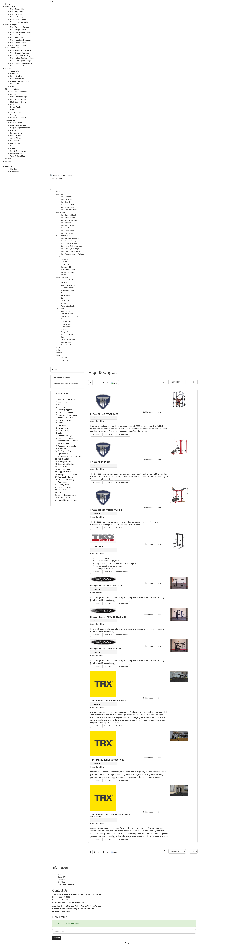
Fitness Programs (65, 420)
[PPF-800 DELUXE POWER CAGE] (179, 399)
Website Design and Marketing (64, 909)
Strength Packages (65, 477)
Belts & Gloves (16, 123)
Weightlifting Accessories (68, 500)
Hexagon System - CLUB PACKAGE (105, 648)
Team (59, 874)
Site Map (61, 882)
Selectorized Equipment (67, 464)
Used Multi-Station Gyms (20, 32)
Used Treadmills (17, 9)
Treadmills (14, 71)
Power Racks (15, 107)
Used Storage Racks (18, 45)
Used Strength (11, 24)
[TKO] (103, 537)
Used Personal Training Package (23, 66)
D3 (92, 909)
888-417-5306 (64, 897)
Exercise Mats (16, 133)
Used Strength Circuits (19, 27)
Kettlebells (14, 141)
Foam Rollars (15, 135)
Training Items (64, 484)
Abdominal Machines (66, 399)
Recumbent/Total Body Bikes (70, 456)
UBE (59, 492)
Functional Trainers (18, 99)
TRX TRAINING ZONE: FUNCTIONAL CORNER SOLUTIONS (110, 815)
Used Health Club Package (21, 63)
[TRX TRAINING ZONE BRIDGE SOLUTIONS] (179, 676)
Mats (60, 433)
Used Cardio (10, 6)
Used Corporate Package (20, 55)
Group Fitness (16, 138)
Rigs (12, 110)
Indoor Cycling (63, 430)
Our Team (14, 169)
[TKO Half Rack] (179, 541)
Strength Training (12, 89)
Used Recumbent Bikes (19, 22)
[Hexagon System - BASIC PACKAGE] (179, 582)
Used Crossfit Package (19, 53)
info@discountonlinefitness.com (71, 902)
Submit (57, 938)
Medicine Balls (16, 153)
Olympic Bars (15, 143)
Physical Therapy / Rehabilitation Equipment (68, 439)
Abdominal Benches (18, 92)
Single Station (16, 112)
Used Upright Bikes (18, 19)
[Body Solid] (103, 579)
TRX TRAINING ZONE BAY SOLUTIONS (107, 760)
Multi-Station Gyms (18, 102)
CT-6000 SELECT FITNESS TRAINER (106, 510)
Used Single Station (18, 30)
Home (7, 4)
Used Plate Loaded (18, 37)
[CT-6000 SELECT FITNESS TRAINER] (179, 495)
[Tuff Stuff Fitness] (103, 401)
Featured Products (65, 417)
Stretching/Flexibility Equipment (66, 480)
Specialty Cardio (64, 469)
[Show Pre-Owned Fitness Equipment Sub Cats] (68, 453)
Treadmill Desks (64, 487)
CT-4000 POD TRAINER (100, 462)
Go (53, 186)
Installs (8, 159)
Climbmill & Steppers (18, 84)
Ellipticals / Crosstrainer (67, 415)
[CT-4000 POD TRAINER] (179, 447)
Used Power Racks (18, 43)
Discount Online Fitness (77, 906)
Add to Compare (122, 434)
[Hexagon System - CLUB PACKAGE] (179, 645)
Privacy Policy (124, 943)
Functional (62, 425)
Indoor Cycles (16, 76)
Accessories (10, 120)
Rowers (13, 86)
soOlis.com (85, 909)
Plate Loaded (15, 104)
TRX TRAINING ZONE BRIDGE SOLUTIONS (108, 700)
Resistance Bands (17, 146)
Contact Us (14, 172)
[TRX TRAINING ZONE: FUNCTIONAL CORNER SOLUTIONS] (179, 790)
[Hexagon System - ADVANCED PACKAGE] (179, 614)
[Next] (114, 382)
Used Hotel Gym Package (20, 61)
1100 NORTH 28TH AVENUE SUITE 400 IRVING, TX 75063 (76, 894)
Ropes (13, 148)
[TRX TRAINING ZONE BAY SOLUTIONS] (179, 735)
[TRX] (103, 683)
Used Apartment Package (20, 50)
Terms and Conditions (66, 885)
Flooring (61, 422)
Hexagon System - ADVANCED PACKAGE (108, 617)
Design (8, 161)
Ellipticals (14, 74)
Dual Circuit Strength (18, 97)
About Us (9, 166)
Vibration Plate (64, 497)
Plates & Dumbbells (18, 117)
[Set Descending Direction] (163, 382)
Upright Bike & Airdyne (19, 81)
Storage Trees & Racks (67, 474)
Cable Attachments (18, 125)
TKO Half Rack (96, 546)
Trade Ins (9, 164)
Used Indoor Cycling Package (22, 58)
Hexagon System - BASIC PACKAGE (106, 585)
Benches (13, 94)
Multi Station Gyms (65, 435)
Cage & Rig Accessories (20, 128)
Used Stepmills (16, 14)
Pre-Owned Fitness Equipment (65, 452)
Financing (61, 880)
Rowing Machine (64, 461)
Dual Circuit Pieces (65, 412)
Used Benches (16, 35)
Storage (13, 115)
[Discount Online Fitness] (61, 175)
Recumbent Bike (17, 79)
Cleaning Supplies (65, 410)
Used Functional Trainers (20, 40)
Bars (59, 404)
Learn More (96, 434)
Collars (13, 130)
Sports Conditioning (18, 151)
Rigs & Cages (63, 459)
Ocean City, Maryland (61, 911)
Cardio (8, 68)
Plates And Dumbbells (67, 446)
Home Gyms (63, 428)
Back (56, 369)
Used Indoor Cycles (18, 17)
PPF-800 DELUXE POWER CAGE (104, 414)
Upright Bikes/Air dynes (67, 495)
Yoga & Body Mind (17, 156)
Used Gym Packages (13, 48)
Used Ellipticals (16, 12)
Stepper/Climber (64, 471)
